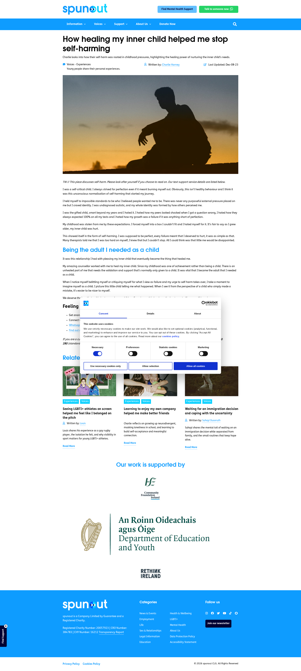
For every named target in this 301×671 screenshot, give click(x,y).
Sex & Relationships (150, 631)
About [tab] (197, 313)
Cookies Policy (91, 664)
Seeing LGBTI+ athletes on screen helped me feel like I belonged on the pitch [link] (87, 413)
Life (142, 625)
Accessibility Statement (183, 642)
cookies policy (170, 336)
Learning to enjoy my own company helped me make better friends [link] (150, 411)
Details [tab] (150, 313)
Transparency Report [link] (111, 632)
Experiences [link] (71, 401)
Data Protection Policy (182, 636)
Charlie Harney (171, 65)
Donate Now (167, 24)
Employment (147, 619)
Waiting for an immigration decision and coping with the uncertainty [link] (211, 411)
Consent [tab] (103, 313)
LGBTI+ (174, 619)
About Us (142, 24)
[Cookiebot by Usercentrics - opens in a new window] (204, 303)
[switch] (132, 353)
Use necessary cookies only (105, 366)
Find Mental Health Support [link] (177, 9)
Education (145, 642)
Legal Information (150, 636)
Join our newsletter (218, 623)
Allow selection (150, 366)
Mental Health (178, 625)
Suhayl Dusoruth (211, 420)
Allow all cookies (195, 366)
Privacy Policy (71, 664)
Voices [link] (85, 401)
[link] (85, 605)
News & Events (148, 613)
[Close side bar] (6, 626)
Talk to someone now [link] (216, 9)
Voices (98, 24)
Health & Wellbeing (181, 613)
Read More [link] (69, 446)
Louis (83, 423)
